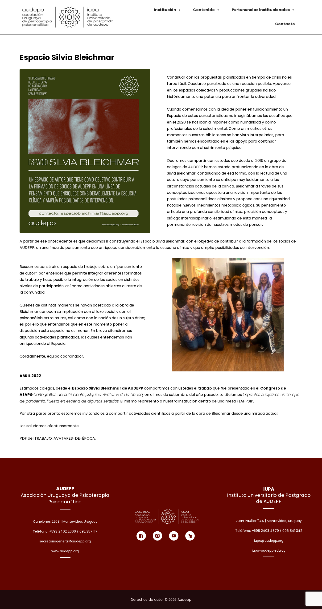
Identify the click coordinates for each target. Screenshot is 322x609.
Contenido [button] (204, 9)
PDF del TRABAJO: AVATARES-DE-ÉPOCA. (58, 438)
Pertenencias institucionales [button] (261, 9)
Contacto (285, 24)
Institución (165, 9)
